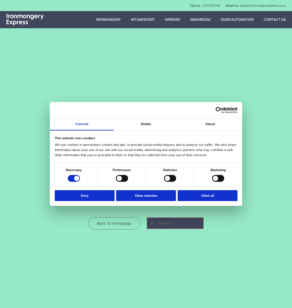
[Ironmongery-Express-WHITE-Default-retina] (25, 15)
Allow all (207, 195)
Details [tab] (146, 124)
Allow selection (146, 195)
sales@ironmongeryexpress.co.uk (263, 5)
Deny (84, 195)
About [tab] (210, 124)
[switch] (122, 178)
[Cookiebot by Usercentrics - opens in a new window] (218, 110)
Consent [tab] (81, 124)
